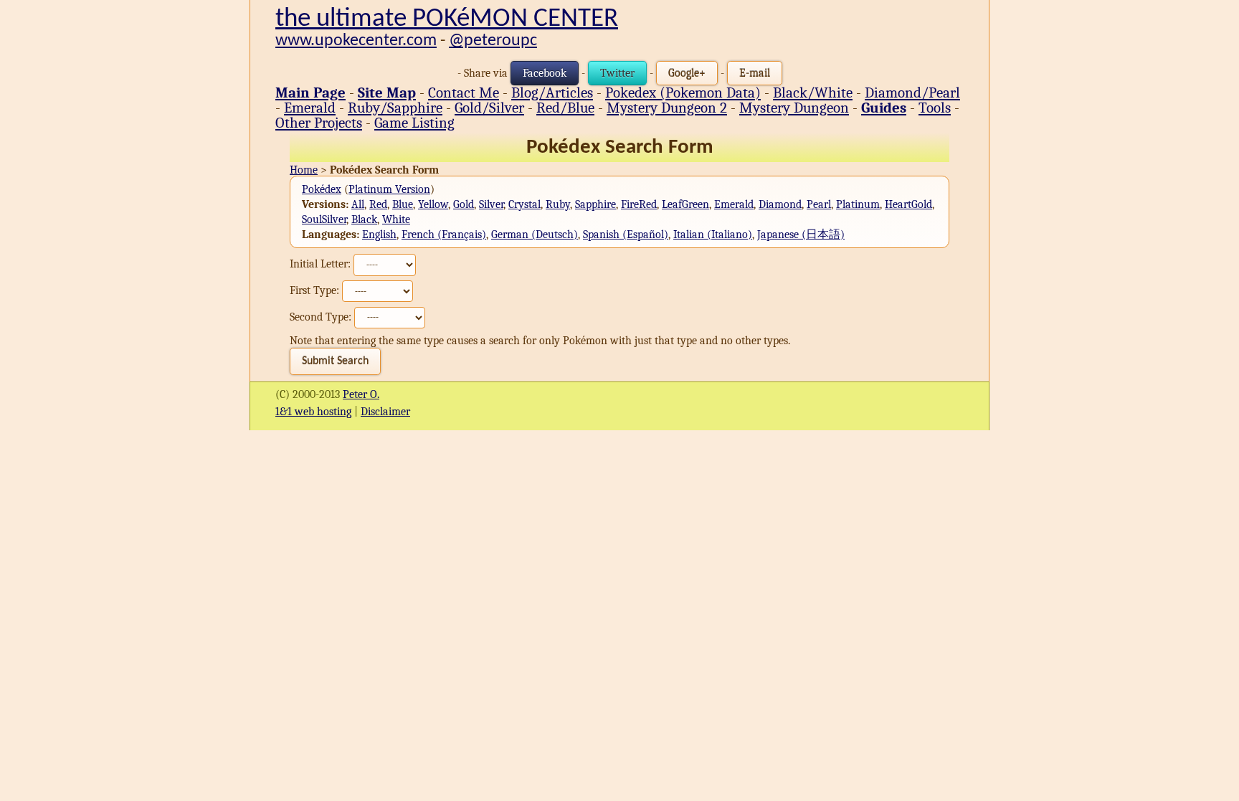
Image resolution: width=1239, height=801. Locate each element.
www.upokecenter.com (356, 40)
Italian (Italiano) (712, 234)
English (379, 234)
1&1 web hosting (313, 411)
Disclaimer (385, 411)
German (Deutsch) (534, 234)
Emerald (310, 107)
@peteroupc (493, 40)
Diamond (780, 204)
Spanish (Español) (625, 234)
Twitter (617, 73)
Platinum (858, 204)
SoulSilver (324, 219)
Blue (402, 204)
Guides (883, 107)
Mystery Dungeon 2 (667, 107)
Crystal (524, 204)
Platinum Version (389, 189)
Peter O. (361, 394)
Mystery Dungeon (794, 107)
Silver (491, 204)
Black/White (813, 92)
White (396, 219)
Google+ (687, 73)
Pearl (819, 204)
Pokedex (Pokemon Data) (683, 92)
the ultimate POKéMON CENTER (446, 19)
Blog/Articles (552, 92)
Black (364, 219)
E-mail (754, 73)
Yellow (433, 204)
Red (378, 204)
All (357, 204)
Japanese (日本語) (801, 234)
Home (304, 169)
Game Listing (414, 122)
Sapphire (595, 204)
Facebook (544, 73)
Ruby (558, 204)
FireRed (639, 204)
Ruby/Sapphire (395, 107)
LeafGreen (685, 204)
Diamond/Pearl (912, 92)
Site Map (387, 92)
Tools (934, 107)
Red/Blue (565, 107)
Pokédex (321, 189)
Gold (463, 204)
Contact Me (463, 92)
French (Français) (444, 234)
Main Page (310, 92)
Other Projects (318, 122)
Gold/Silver (489, 107)
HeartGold (908, 204)
